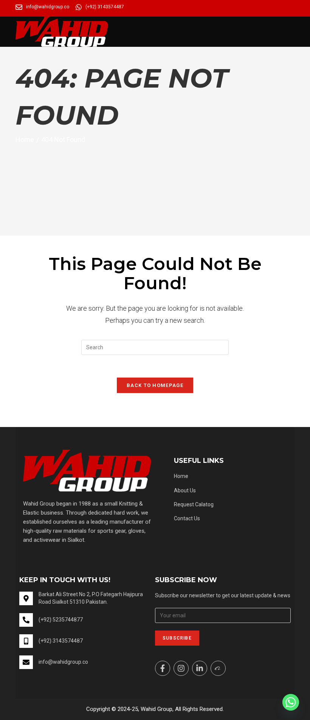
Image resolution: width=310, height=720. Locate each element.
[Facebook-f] (162, 668)
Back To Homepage (155, 385)
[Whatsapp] (290, 702)
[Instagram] (181, 668)
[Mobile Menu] (292, 26)
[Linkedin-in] (199, 668)
